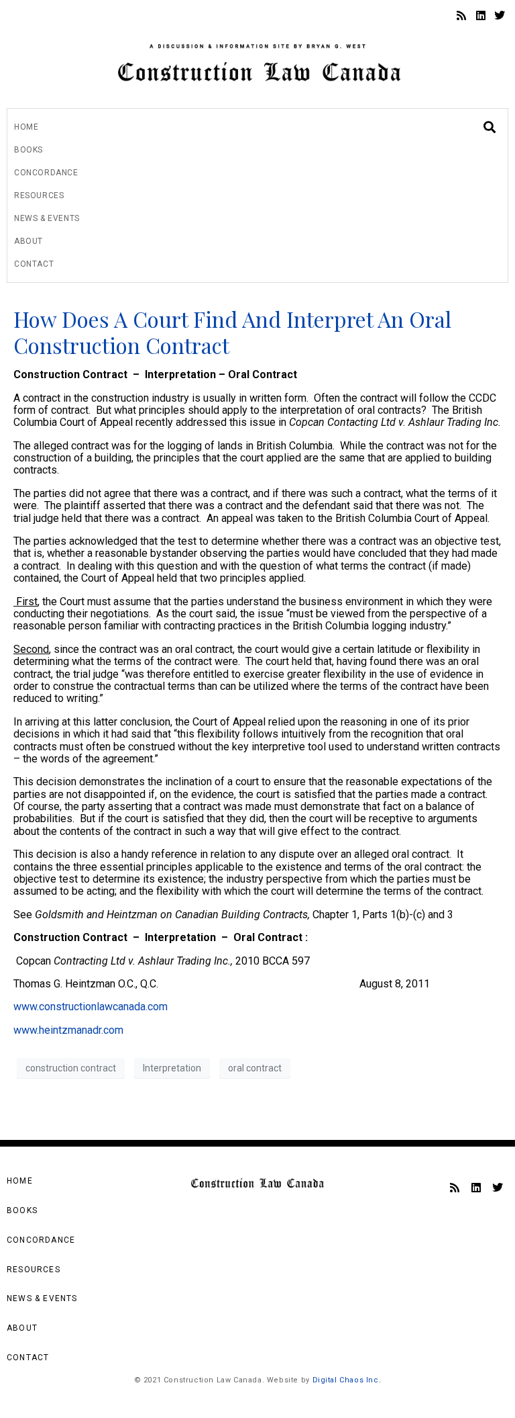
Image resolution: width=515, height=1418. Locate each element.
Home (26, 127)
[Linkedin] (481, 15)
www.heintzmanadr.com (68, 1030)
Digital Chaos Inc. (347, 1380)
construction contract (70, 1068)
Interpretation (172, 1068)
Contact (34, 264)
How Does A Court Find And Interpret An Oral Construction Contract (232, 331)
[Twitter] (499, 15)
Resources (39, 195)
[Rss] (461, 15)
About (28, 241)
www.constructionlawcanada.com (90, 1006)
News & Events (47, 218)
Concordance (46, 172)
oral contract (255, 1068)
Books (28, 149)
